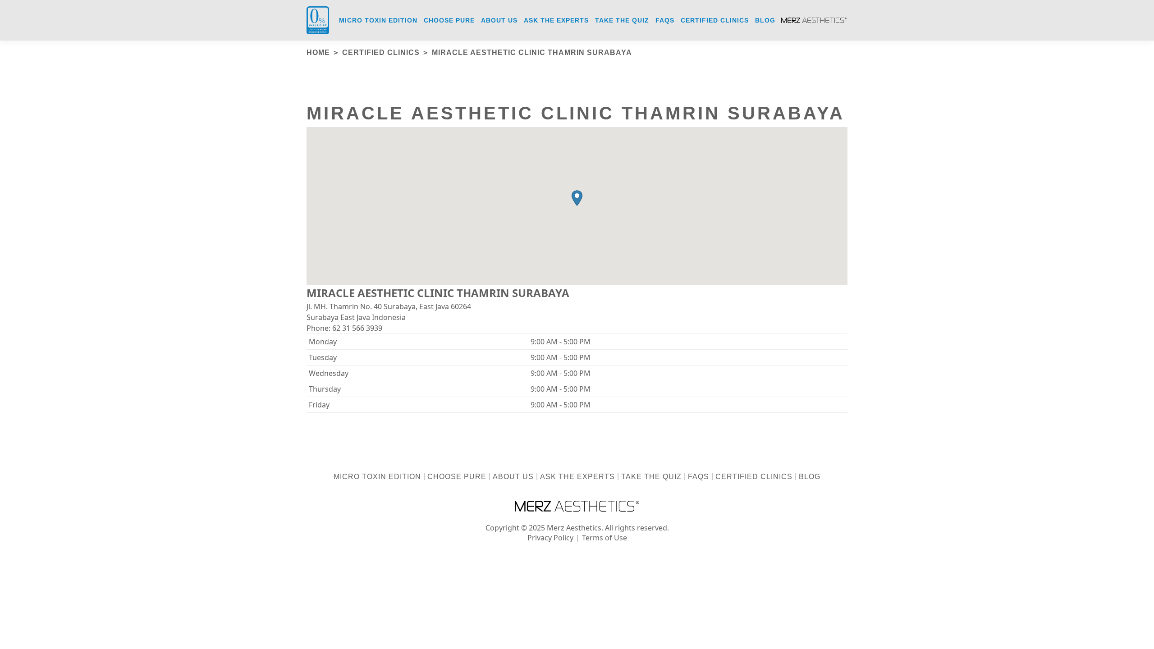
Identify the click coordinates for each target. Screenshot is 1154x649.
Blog (809, 476)
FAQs (698, 476)
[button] (577, 198)
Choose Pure (456, 476)
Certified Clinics (753, 476)
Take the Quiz (651, 476)
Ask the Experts (577, 476)
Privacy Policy (550, 538)
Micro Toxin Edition (377, 476)
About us (513, 476)
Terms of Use (604, 538)
